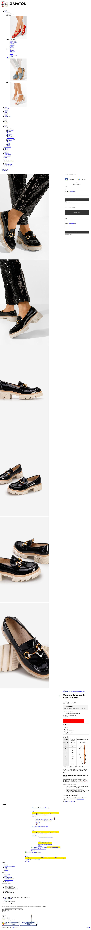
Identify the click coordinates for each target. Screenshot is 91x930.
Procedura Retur (80, 799)
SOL (17, 927)
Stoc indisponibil (73, 720)
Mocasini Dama (81, 691)
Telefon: (70, 801)
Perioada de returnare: (68, 715)
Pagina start (65, 691)
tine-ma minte (69, 202)
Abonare (20, 909)
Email (66, 186)
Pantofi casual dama (73, 691)
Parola (66, 191)
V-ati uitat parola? (72, 191)
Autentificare (77, 200)
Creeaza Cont (77, 212)
